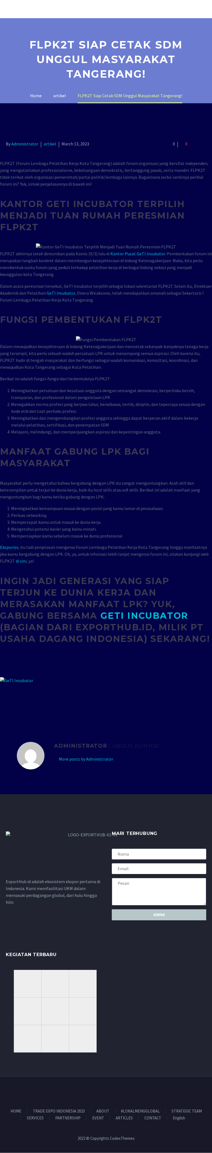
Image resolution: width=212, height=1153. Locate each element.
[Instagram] (95, 1092)
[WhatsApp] (117, 1092)
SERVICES (35, 1118)
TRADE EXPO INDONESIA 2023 (59, 1111)
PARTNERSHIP (68, 1118)
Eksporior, (9, 547)
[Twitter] (17, 703)
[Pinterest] (25, 703)
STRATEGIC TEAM (186, 1111)
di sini (21, 561)
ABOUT (102, 1111)
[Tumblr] (33, 703)
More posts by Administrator (86, 759)
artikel (50, 144)
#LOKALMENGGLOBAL (140, 1111)
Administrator (24, 144)
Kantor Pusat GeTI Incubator (137, 253)
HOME (15, 1111)
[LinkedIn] (41, 703)
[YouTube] (102, 1092)
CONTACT (152, 1118)
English (179, 1118)
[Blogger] (109, 1092)
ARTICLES (124, 1118)
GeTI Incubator (61, 293)
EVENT (98, 1118)
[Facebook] (9, 703)
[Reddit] (49, 703)
